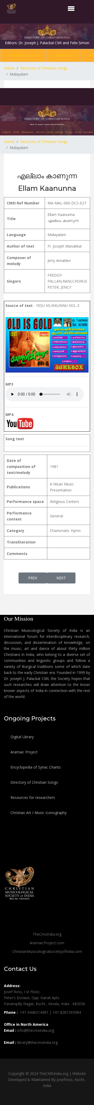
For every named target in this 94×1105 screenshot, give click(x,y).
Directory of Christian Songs (33, 782)
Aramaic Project (23, 751)
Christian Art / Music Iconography (38, 812)
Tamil (78, 131)
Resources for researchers (32, 797)
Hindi (16, 131)
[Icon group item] (8, 1054)
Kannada (88, 131)
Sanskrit (40, 131)
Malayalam (27, 131)
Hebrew (59, 131)
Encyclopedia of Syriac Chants (35, 767)
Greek (50, 131)
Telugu (69, 131)
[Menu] (71, 8)
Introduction (23, 55)
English (63, 55)
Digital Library (21, 736)
